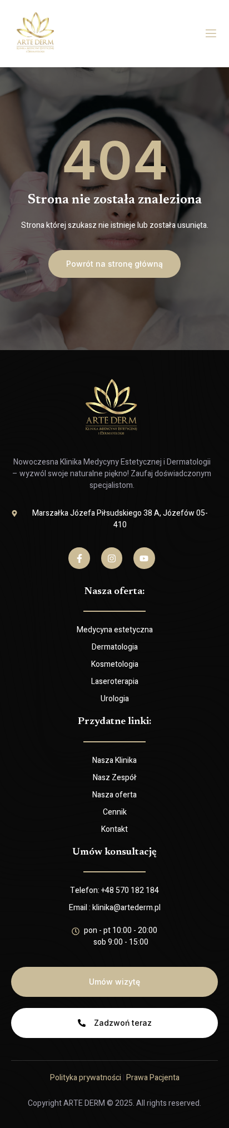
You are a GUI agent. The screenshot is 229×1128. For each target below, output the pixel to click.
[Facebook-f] (78, 557)
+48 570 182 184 (130, 890)
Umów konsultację (114, 852)
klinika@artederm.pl (126, 908)
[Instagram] (111, 557)
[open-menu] (211, 34)
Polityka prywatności (85, 1078)
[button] (114, 264)
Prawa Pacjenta (153, 1078)
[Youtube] (144, 557)
